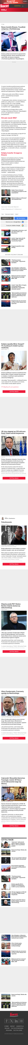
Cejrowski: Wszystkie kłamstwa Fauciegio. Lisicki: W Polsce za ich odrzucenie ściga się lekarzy (13, 781)
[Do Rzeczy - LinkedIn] (16, 1021)
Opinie (16, 214)
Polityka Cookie (17, 1030)
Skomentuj (6, 218)
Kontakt (12, 1026)
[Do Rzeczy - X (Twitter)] (12, 1021)
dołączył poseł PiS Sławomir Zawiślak (11, 159)
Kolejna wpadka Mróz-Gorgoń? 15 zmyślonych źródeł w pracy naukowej (12, 346)
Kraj (4, 10)
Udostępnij (22, 218)
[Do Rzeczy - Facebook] (7, 1021)
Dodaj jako (13, 225)
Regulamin (9, 1030)
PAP (13, 370)
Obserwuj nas (13, 222)
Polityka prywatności (17, 1028)
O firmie (6, 1026)
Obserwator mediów (9, 214)
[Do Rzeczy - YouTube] (21, 1021)
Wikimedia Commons (21, 545)
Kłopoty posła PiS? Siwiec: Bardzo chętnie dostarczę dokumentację (11, 606)
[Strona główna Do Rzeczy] (4, 6)
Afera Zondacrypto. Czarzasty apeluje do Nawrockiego (12, 692)
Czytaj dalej (14, 391)
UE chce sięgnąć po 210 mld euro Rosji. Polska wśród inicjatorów (13, 432)
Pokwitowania (6, 522)
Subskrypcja (20, 1026)
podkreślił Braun (15, 106)
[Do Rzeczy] (1, 24)
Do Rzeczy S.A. (10, 1033)
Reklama (7, 1028)
